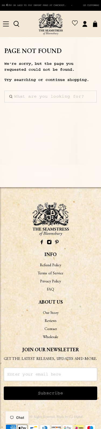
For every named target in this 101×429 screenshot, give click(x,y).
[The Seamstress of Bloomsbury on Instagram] (49, 243)
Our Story (50, 313)
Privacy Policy (50, 281)
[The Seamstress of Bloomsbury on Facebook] (41, 243)
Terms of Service (50, 273)
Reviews (51, 321)
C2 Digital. (76, 417)
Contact (50, 329)
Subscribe (50, 393)
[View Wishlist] (75, 24)
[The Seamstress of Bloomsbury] (50, 24)
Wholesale (50, 337)
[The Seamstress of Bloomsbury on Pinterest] (56, 243)
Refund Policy (50, 265)
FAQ (50, 290)
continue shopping (66, 79)
